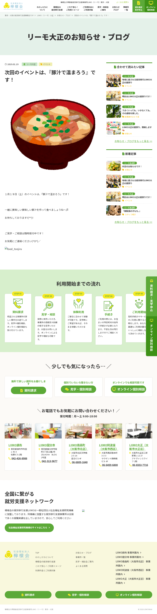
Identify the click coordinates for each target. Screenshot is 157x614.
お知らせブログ (116, 8)
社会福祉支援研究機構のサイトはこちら (28, 527)
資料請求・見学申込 (151, 298)
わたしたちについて (42, 8)
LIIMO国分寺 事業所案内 (128, 557)
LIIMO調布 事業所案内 (127, 552)
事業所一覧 (126, 8)
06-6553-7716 (140, 465)
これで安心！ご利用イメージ (72, 8)
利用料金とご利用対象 (45, 570)
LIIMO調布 (15, 445)
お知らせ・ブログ (64, 15)
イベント (46, 64)
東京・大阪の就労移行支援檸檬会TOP (19, 15)
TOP (37, 552)
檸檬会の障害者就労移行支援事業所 (85, 2)
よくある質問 (121, 2)
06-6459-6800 (110, 465)
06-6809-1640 (80, 462)
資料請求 (29, 595)
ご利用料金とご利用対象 (88, 8)
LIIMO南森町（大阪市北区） (78, 447)
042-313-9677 (49, 461)
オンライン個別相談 (131, 595)
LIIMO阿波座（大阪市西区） (108, 447)
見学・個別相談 (80, 595)
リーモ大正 (31, 64)
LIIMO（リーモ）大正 (45, 15)
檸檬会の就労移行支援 (57, 8)
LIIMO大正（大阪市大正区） (138, 447)
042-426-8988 (19, 458)
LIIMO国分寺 (47, 445)
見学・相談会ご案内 (103, 8)
